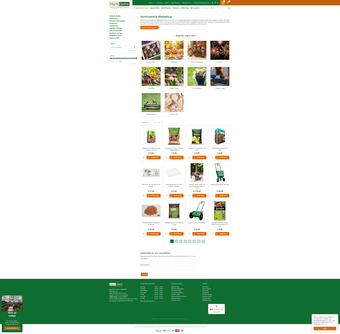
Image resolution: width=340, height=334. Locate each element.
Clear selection (132, 50)
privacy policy (192, 256)
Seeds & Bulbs (115, 16)
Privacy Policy (184, 319)
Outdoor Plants (115, 28)
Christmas (205, 287)
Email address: (145, 264)
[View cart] (222, 2)
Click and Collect (176, 290)
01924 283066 (123, 297)
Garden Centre (175, 294)
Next (203, 241)
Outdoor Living (115, 33)
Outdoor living (175, 300)
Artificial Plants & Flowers (179, 296)
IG (212, 3)
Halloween (113, 18)
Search (113, 44)
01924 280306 (123, 295)
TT (218, 3)
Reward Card (175, 287)
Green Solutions (164, 319)
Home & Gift (114, 38)
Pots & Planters (115, 30)
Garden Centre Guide (174, 319)
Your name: (143, 258)
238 (199, 241)
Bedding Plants (175, 298)
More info (325, 324)
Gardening (113, 26)
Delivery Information (177, 289)
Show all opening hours (147, 301)
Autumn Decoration (117, 21)
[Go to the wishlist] (228, 2)
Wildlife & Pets (115, 35)
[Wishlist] (228, 2)
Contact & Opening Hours (149, 27)
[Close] (20, 298)
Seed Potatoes (206, 289)
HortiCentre (155, 319)
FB (215, 3)
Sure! (325, 328)
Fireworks (113, 23)
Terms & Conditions (177, 292)
